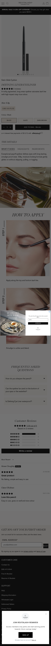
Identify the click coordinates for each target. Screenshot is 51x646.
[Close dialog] (49, 311)
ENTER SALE (38, 323)
